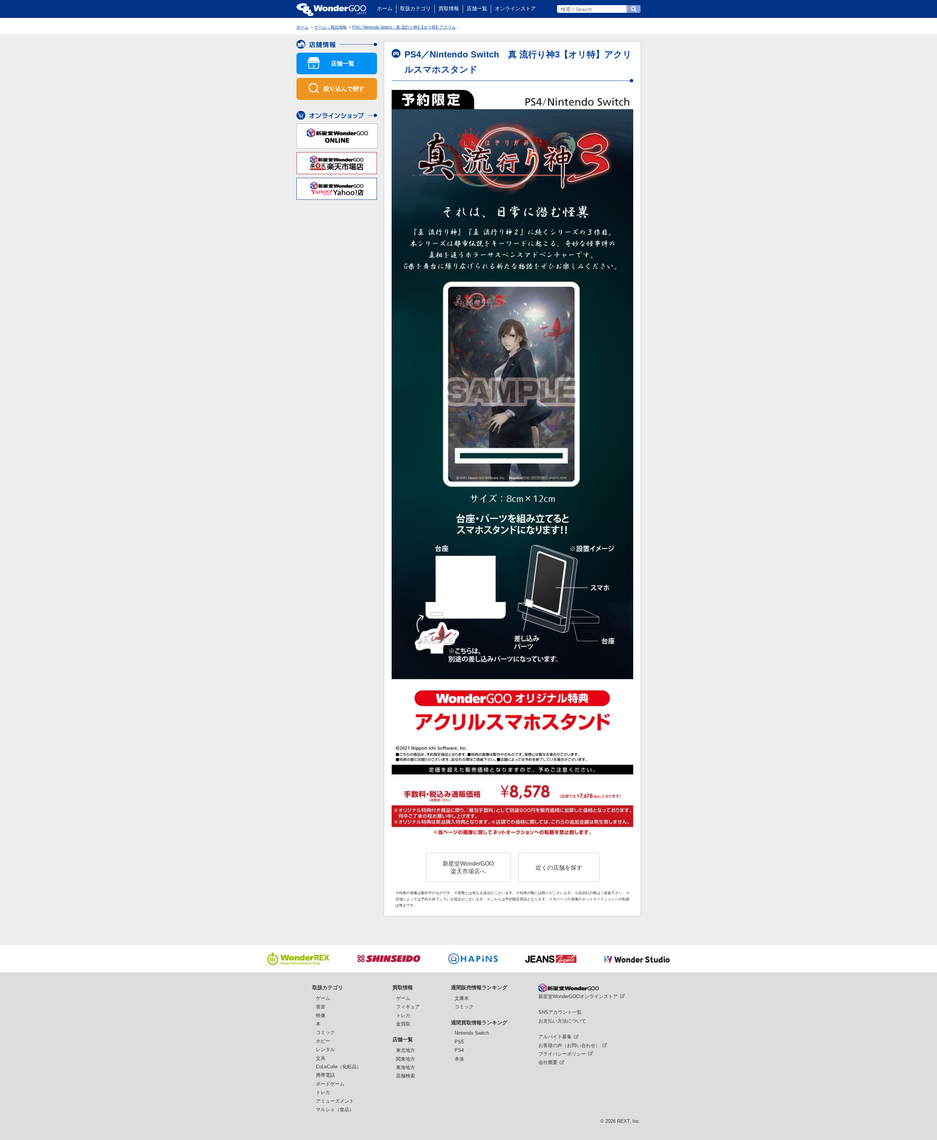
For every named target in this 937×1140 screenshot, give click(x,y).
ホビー (323, 1041)
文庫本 (462, 998)
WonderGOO (331, 9)
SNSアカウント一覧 (560, 1012)
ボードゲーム (330, 1084)
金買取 (403, 1024)
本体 (459, 1059)
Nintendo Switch (472, 1033)
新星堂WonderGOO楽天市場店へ (468, 867)
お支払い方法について (562, 1021)
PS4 (459, 1050)
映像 (320, 1015)
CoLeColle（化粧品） (338, 1066)
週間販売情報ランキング (479, 987)
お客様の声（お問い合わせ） (569, 1045)
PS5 (459, 1042)
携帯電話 (325, 1075)
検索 (634, 9)
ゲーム (323, 998)
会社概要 (547, 1062)
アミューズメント (335, 1101)
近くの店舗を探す (558, 867)
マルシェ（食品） (335, 1109)
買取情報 (448, 8)
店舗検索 (405, 1076)
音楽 (320, 1006)
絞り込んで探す (344, 89)
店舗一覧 (477, 8)
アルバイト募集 (555, 1036)
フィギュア (408, 1006)
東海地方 (405, 1067)
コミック (325, 1032)
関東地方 (405, 1059)
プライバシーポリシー (562, 1054)
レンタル (325, 1049)
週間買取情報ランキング (479, 1022)
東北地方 (405, 1050)
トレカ (323, 1092)
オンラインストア (515, 8)
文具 (320, 1058)
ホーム (384, 8)
